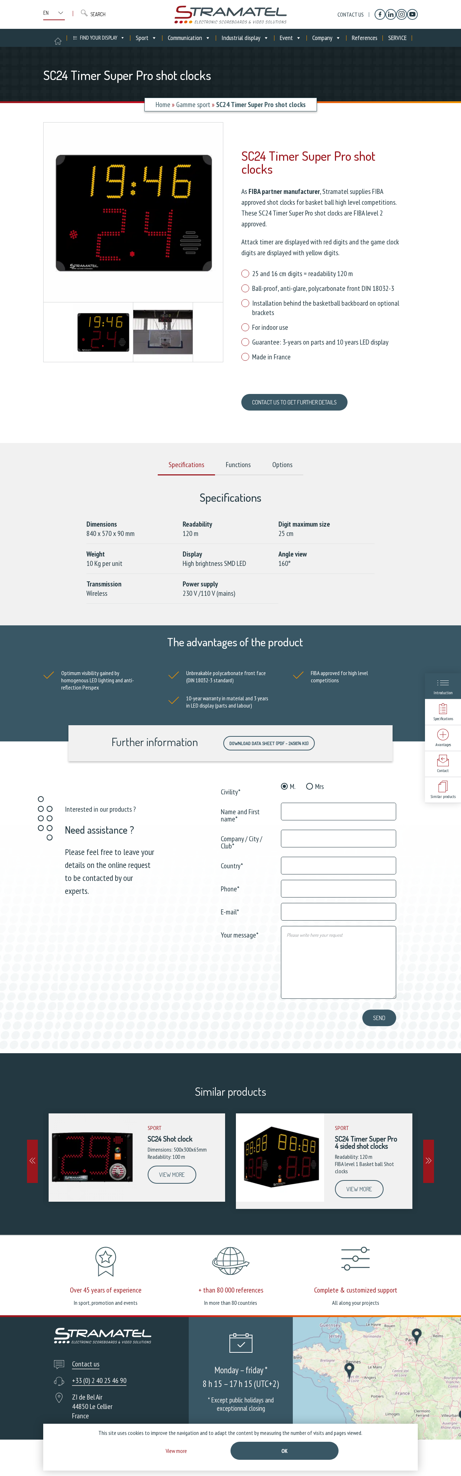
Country (232, 865)
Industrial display (240, 38)
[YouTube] (412, 14)
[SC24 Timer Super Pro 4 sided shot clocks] (280, 1157)
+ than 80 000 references (230, 1290)
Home (163, 104)
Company (322, 38)
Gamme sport (193, 104)
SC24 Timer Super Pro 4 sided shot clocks (366, 1142)
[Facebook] (380, 14)
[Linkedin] (390, 14)
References (364, 38)
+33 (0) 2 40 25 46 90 (99, 1380)
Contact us (350, 14)
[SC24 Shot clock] (93, 1157)
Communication (185, 38)
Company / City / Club (241, 842)
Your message (240, 934)
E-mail (230, 911)
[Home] (230, 14)
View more (172, 1174)
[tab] (186, 465)
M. (292, 786)
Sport (142, 38)
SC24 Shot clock (170, 1138)
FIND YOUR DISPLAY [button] (98, 37)
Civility (231, 791)
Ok (284, 1450)
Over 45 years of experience (106, 1290)
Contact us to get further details (294, 402)
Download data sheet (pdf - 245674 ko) (269, 743)
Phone (230, 888)
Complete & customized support (355, 1290)
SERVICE (397, 38)
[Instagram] (401, 14)
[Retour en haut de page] (442, 1457)
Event (286, 38)
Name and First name (240, 815)
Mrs (319, 786)
